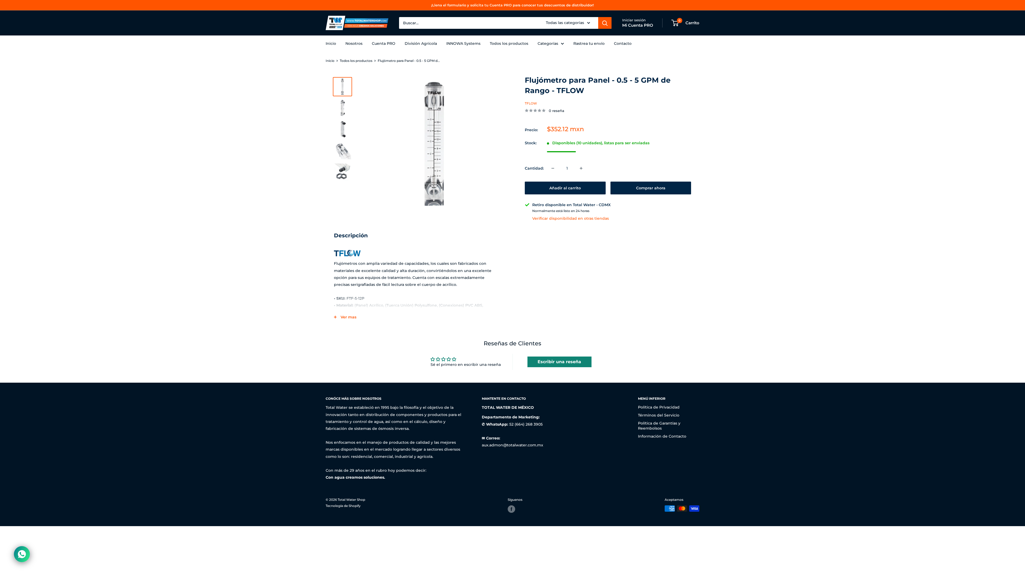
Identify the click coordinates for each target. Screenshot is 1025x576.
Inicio (331, 43)
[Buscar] (605, 23)
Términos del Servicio (658, 415)
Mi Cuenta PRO (637, 25)
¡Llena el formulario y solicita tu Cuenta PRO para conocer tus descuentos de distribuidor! (512, 5)
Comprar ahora (650, 188)
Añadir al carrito (565, 188)
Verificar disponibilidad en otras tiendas (570, 218)
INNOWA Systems (463, 43)
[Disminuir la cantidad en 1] (552, 168)
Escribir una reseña (559, 361)
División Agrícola (421, 43)
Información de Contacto (662, 436)
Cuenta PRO (383, 43)
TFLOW (531, 103)
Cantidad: (534, 168)
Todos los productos (509, 43)
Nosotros (353, 43)
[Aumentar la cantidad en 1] (581, 168)
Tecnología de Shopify (343, 506)
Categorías (548, 43)
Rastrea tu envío (589, 43)
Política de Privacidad (659, 407)
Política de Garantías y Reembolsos (659, 426)
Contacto (623, 43)
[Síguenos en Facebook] (511, 509)
